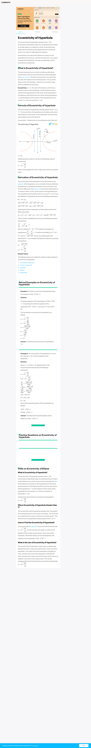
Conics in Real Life (26, 265)
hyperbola (34, 526)
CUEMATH (5, 2)
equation (21, 184)
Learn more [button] (35, 745)
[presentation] (22, 166)
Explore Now (23, 26)
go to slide (34, 425)
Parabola (23, 267)
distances (37, 189)
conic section (25, 77)
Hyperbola (23, 272)
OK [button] (84, 745)
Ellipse (22, 270)
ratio (55, 481)
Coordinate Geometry (27, 263)
